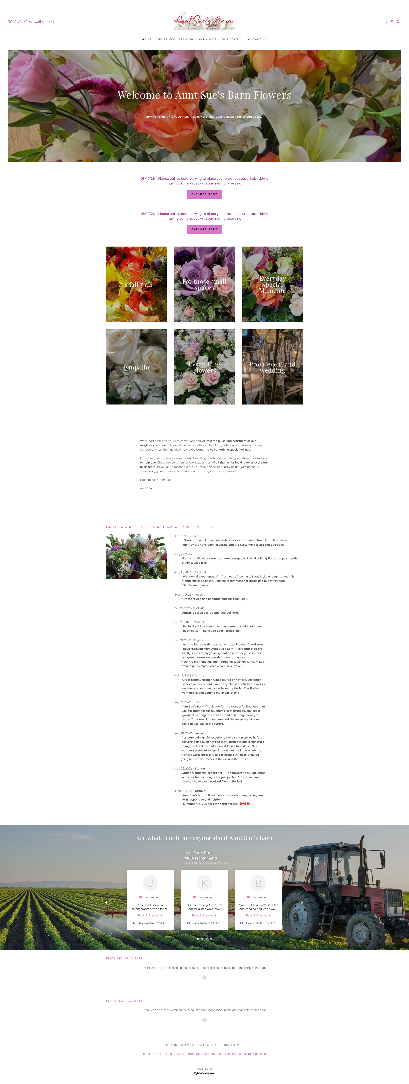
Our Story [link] (231, 39)
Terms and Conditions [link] (253, 1054)
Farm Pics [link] (208, 39)
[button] (398, 21)
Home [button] (146, 1054)
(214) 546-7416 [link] (20, 21)
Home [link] (147, 39)
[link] (204, 21)
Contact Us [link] (256, 39)
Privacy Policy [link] (226, 1054)
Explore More (204, 194)
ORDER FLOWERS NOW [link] (175, 39)
